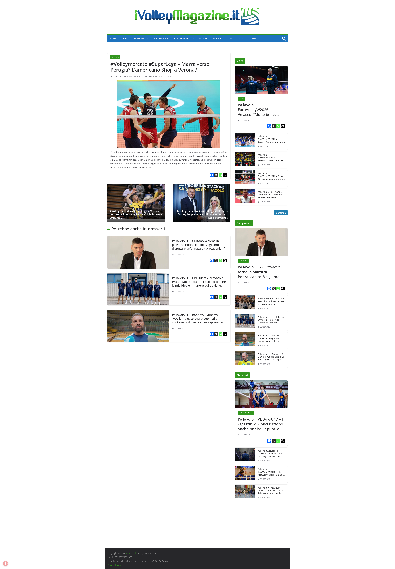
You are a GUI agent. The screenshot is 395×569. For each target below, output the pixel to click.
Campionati (139, 38)
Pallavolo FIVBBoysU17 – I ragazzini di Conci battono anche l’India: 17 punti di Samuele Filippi (260, 424)
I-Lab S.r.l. (131, 553)
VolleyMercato (164, 76)
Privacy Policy (114, 564)
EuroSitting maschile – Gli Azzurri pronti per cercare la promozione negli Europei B (271, 301)
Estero (203, 38)
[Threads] (225, 175)
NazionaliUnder (245, 413)
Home (113, 38)
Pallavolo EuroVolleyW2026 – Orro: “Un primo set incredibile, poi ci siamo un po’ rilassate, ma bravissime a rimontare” (271, 176)
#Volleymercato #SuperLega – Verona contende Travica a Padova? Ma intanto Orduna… (136, 214)
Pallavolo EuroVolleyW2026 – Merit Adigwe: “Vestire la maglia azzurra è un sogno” (271, 472)
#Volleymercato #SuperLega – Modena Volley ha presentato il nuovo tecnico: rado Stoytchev (202, 214)
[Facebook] (212, 175)
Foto (241, 38)
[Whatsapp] (220, 175)
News (124, 38)
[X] (216, 175)
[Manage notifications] (5, 563)
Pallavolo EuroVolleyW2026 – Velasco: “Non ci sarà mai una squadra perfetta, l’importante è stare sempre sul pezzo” (271, 158)
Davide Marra (132, 76)
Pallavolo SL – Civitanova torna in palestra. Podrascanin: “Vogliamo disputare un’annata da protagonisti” (198, 245)
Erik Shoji (143, 76)
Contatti (254, 38)
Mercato (217, 38)
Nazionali (160, 38)
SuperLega (152, 76)
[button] (147, 39)
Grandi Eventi (182, 38)
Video (230, 38)
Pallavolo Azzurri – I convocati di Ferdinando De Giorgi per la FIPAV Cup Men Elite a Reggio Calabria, (271, 453)
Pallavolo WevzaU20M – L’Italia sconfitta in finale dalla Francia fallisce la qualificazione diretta (270, 490)
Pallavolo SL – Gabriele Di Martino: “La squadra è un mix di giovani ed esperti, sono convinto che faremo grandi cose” (271, 357)
